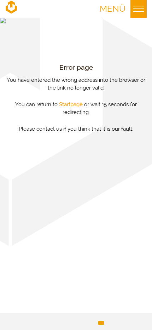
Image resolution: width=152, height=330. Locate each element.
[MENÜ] (138, 9)
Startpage (71, 104)
